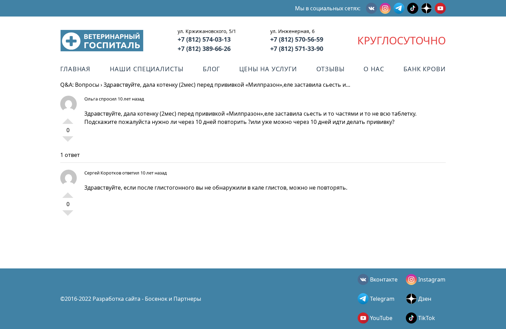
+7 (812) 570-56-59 (296, 39)
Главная (75, 69)
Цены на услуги (268, 69)
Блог (211, 69)
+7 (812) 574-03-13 (204, 39)
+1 (67, 118)
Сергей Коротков (102, 173)
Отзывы (330, 69)
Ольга (91, 99)
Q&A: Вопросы (79, 84)
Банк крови (424, 69)
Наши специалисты (146, 69)
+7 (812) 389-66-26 (204, 48)
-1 (67, 141)
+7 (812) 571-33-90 (296, 48)
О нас (373, 69)
